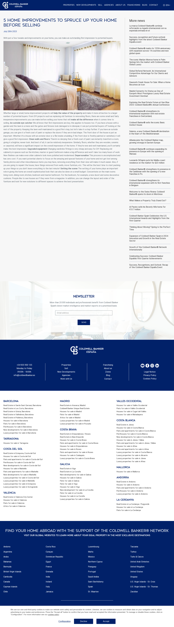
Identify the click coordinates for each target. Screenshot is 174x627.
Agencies (109, 5)
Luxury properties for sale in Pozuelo (75, 424)
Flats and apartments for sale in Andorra (134, 488)
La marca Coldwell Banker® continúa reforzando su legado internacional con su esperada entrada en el (147, 28)
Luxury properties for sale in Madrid (75, 421)
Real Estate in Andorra (126, 482)
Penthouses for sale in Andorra (130, 491)
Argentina (7, 552)
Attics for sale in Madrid (70, 417)
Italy (48, 586)
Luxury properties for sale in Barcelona (19, 433)
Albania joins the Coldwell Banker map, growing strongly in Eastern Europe (146, 141)
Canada (6, 581)
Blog (144, 5)
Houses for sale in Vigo (70, 487)
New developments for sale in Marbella (19, 475)
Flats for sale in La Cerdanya (129, 510)
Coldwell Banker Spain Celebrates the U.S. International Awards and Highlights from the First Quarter (149, 218)
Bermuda (7, 566)
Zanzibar (134, 591)
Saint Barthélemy (95, 581)
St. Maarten (93, 591)
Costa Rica (50, 546)
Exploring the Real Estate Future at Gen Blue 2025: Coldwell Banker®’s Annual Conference (149, 103)
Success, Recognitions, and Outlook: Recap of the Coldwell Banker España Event (148, 266)
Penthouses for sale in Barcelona (17, 427)
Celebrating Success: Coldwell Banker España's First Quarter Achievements (146, 257)
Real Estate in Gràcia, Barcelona (16, 411)
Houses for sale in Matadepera (130, 414)
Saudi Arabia (93, 577)
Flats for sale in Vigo (69, 484)
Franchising (133, 5)
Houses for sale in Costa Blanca (130, 428)
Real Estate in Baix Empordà (72, 437)
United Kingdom (137, 566)
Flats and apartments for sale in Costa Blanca (136, 431)
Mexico (91, 557)
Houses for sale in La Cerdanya (130, 507)
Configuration (64, 621)
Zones (108, 372)
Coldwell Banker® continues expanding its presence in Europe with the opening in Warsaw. (148, 151)
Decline (83, 621)
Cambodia (7, 577)
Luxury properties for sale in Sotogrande (20, 487)
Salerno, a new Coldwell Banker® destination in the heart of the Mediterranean (149, 132)
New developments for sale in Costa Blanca (135, 437)
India (48, 577)
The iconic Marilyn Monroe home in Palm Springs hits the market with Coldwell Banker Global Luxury (149, 62)
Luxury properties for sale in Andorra (132, 494)
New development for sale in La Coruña (76, 490)
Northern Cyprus (95, 561)
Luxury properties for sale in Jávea (131, 458)
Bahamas (7, 561)
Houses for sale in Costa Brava (73, 440)
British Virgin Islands (12, 571)
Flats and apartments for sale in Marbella (20, 472)
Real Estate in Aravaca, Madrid (72, 405)
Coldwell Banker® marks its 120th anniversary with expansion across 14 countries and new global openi (149, 50)
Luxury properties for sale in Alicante (132, 455)
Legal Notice (150, 372)
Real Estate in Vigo (68, 468)
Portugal (92, 571)
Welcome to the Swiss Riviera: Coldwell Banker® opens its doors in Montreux (147, 193)
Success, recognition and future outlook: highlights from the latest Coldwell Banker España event (148, 39)
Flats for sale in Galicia (69, 481)
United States (136, 571)
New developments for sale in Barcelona (20, 430)
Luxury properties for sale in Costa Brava (77, 458)
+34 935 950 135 (24, 365)
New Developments (86, 5)
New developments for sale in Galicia (75, 475)
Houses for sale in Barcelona (15, 421)
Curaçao (49, 552)
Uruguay (133, 577)
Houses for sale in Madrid (71, 411)
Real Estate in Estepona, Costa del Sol (19, 453)
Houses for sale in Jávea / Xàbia (130, 440)
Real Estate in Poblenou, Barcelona (18, 417)
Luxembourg (93, 546)
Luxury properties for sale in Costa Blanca (134, 452)
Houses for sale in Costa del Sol (17, 456)
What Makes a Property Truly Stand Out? (147, 200)
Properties (68, 5)
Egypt (48, 561)
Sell (100, 5)
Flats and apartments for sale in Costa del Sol (23, 459)
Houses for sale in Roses (70, 449)
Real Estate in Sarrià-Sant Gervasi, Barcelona (22, 405)
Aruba (6, 557)
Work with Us (66, 379)
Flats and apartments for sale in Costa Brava (79, 443)
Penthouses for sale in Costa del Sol (19, 462)
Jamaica (49, 591)
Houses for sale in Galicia (71, 478)
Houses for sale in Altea (127, 446)
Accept (106, 621)
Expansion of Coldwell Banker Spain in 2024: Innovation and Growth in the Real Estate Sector (148, 238)
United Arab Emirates (139, 561)
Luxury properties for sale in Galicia (75, 499)
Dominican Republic (54, 557)
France (49, 566)
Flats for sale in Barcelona (14, 424)
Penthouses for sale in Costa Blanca (132, 434)
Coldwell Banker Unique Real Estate (75, 408)
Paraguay (92, 566)
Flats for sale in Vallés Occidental (131, 408)
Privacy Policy (149, 375)
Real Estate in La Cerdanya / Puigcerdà (133, 504)
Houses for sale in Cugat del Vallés (131, 411)
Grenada (49, 571)
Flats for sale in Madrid (69, 414)
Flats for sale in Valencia (13, 503)
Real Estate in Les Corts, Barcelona (18, 408)
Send (83, 322)
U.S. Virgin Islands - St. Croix (142, 581)
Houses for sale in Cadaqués (72, 455)
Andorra (6, 546)
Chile (5, 591)
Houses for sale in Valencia (15, 500)
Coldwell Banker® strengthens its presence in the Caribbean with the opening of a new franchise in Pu (149, 171)
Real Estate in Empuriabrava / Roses (75, 434)
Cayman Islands (10, 586)
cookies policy (53, 614)
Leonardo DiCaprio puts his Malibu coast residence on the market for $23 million (147, 161)
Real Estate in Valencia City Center (18, 497)
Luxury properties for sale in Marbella (19, 481)
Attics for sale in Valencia (14, 506)
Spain (90, 586)
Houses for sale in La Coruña (72, 496)
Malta (90, 552)
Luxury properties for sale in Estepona (19, 484)
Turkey (133, 552)
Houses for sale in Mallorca (128, 472)
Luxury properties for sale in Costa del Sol (21, 478)
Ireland (49, 581)
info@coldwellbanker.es (24, 375)
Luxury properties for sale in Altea (131, 461)
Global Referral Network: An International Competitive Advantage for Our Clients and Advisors (148, 73)
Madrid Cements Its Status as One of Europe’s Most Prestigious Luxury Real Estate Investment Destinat (149, 93)
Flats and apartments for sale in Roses (76, 452)
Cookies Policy (149, 378)
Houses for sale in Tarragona (15, 443)
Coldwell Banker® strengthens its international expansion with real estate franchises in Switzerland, (147, 113)
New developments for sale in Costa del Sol (22, 465)
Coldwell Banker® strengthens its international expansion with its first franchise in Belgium (149, 182)
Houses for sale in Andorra (128, 485)
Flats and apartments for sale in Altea (133, 449)
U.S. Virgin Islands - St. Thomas (144, 586)
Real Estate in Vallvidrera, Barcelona (18, 414)
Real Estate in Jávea (125, 425)
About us (120, 5)
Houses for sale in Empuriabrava (73, 446)
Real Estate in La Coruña (70, 472)
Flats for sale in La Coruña (71, 493)
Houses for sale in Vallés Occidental (132, 405)
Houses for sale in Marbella (14, 468)
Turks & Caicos (137, 557)
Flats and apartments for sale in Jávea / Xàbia (136, 443)
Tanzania (134, 546)
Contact (153, 5)
